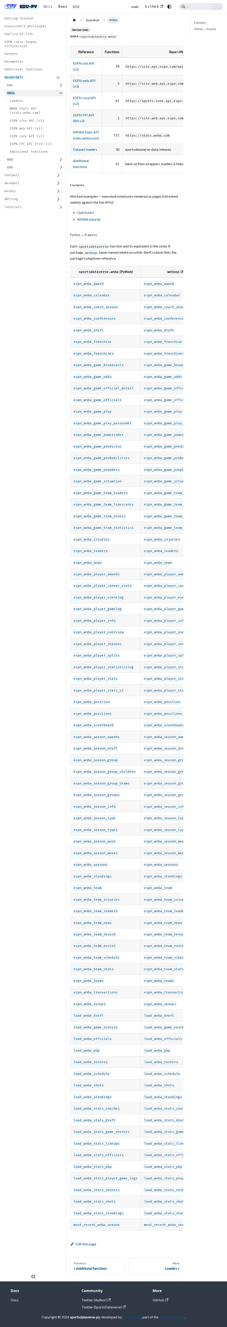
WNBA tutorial (88, 219)
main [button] (135, 6)
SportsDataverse (172, 1317)
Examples (200, 22)
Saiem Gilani (132, 1317)
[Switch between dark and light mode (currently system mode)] (169, 6)
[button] (32, 77)
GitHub (152, 6)
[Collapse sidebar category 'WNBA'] (61, 93)
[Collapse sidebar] (33, 1277)
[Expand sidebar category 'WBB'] (61, 167)
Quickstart (85, 212)
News (62, 6)
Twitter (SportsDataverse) (102, 1307)
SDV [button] (76, 6)
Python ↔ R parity (205, 29)
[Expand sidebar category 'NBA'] (61, 85)
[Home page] (74, 20)
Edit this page (86, 1244)
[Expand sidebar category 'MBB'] (61, 159)
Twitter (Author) (94, 1300)
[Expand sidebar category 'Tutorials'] (61, 207)
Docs (48, 6)
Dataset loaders (85, 149)
